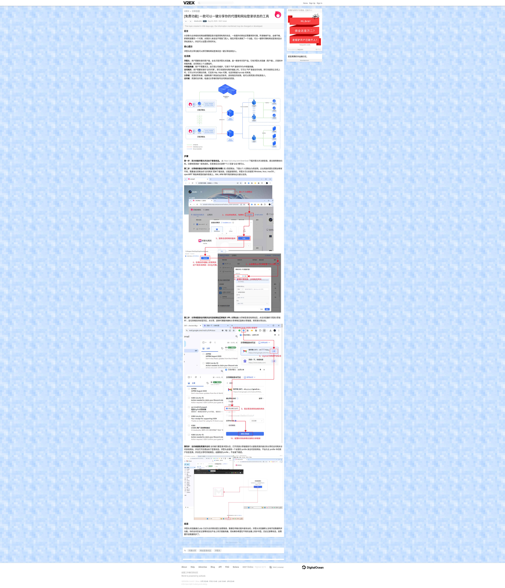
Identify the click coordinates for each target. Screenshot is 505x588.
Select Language (278, 567)
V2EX (186, 11)
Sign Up (312, 3)
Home (305, 3)
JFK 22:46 (230, 581)
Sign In (319, 3)
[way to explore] (189, 3)
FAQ (227, 567)
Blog (213, 567)
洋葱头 (217, 550)
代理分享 (192, 550)
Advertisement (304, 60)
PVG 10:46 (213, 581)
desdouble (198, 21)
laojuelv (300, 49)
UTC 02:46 (204, 581)
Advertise (202, 567)
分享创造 (196, 11)
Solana (236, 567)
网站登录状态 (205, 550)
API (220, 567)
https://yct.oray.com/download (236, 160)
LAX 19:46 (222, 581)
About (184, 567)
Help (193, 567)
